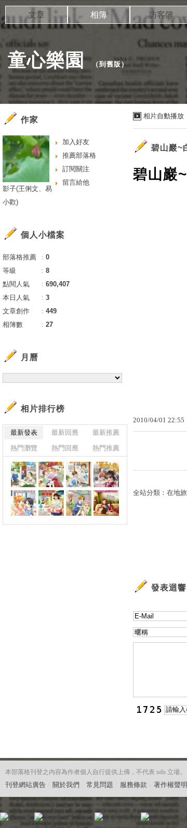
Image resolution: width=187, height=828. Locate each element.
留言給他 (75, 182)
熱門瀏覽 (23, 448)
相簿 (98, 14)
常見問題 (99, 785)
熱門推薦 (105, 448)
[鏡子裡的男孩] (78, 474)
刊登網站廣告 (25, 785)
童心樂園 (46, 60)
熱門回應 (64, 448)
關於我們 (65, 785)
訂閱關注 (75, 169)
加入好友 (75, 142)
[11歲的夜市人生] (106, 474)
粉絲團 (21, 820)
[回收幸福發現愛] (51, 503)
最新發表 (23, 432)
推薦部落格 (79, 155)
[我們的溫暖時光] (106, 503)
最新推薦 (105, 432)
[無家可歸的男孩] (78, 503)
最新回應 (64, 432)
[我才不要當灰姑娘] (51, 474)
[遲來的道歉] (23, 503)
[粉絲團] (4, 816)
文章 (36, 14)
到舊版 (110, 64)
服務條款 (133, 785)
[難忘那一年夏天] (23, 474)
